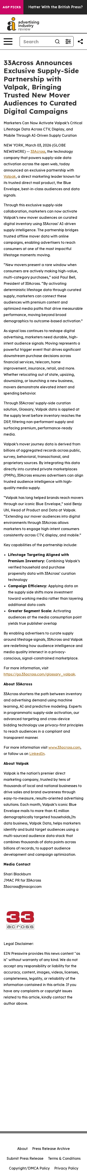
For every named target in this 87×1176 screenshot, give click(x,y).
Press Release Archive (51, 1148)
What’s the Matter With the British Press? (45, 7)
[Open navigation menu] (8, 41)
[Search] (57, 41)
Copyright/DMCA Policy (29, 1168)
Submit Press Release (25, 1158)
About (22, 1148)
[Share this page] (80, 41)
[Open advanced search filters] (68, 41)
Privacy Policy (66, 1168)
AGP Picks (12, 7)
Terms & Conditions (64, 1158)
